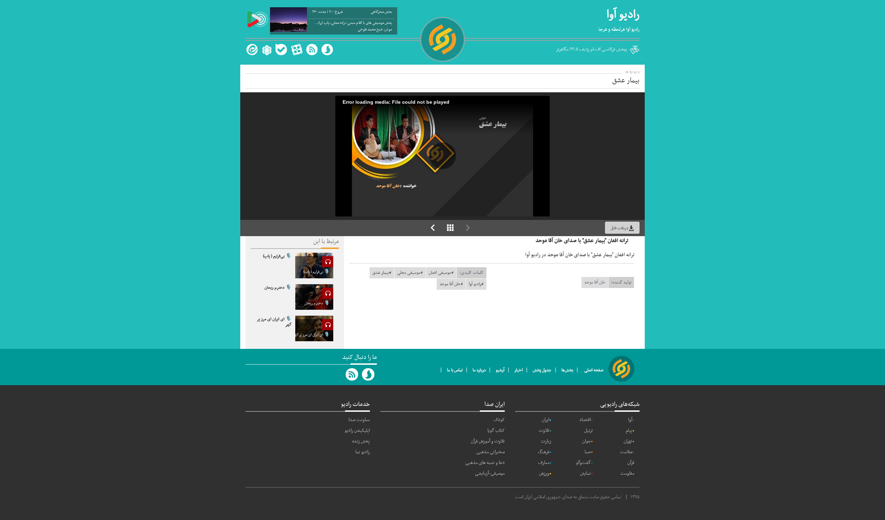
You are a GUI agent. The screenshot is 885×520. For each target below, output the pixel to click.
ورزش (544, 473)
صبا (588, 452)
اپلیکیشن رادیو (357, 431)
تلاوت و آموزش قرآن (488, 441)
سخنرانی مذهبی (490, 452)
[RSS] (312, 49)
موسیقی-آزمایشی (490, 473)
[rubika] (266, 49)
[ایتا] (251, 49)
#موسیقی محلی (410, 273)
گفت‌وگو (583, 463)
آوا (630, 420)
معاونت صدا (359, 420)
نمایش (585, 473)
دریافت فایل (619, 228)
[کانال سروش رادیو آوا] (368, 374)
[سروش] (327, 49)
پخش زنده (361, 441)
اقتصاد (585, 420)
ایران (545, 420)
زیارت (546, 441)
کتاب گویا (496, 431)
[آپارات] (296, 49)
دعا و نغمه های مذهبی (485, 463)
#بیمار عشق (381, 273)
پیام (629, 431)
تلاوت (544, 431)
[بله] (281, 49)
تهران (628, 441)
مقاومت (627, 473)
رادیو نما (362, 452)
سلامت (626, 452)
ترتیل (588, 431)
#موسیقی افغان (441, 273)
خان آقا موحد (594, 282)
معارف (543, 463)
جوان (586, 441)
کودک (499, 420)
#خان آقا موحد (451, 284)
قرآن (630, 463)
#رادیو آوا (476, 284)
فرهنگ (543, 452)
